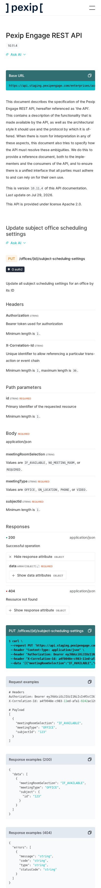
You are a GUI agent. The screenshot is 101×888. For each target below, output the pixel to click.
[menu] (15, 54)
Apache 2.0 (71, 204)
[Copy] (89, 75)
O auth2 (17, 269)
